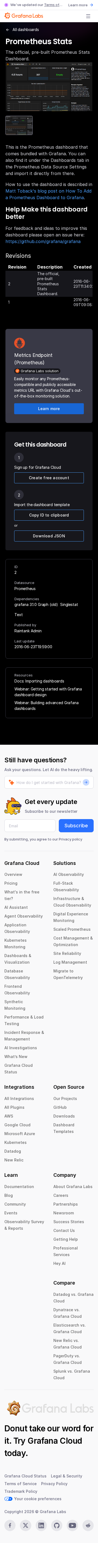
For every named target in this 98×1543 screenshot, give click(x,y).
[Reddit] (88, 1525)
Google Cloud (17, 1124)
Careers (60, 1195)
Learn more (78, 5)
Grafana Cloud (54, 1441)
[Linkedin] (41, 1525)
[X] (25, 1525)
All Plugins (14, 1107)
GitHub (60, 1107)
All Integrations (19, 1098)
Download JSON (49, 536)
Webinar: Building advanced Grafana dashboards (46, 705)
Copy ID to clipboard (49, 515)
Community (15, 1204)
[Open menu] (88, 16)
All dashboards (26, 29)
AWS (8, 1116)
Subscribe (76, 825)
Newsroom (63, 1213)
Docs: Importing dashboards (39, 681)
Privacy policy (70, 839)
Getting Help (65, 1239)
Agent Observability (23, 916)
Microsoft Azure (19, 1133)
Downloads (64, 1116)
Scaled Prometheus (72, 929)
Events (10, 1213)
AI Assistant (16, 907)
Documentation (19, 1186)
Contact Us (64, 1230)
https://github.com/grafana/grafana (43, 241)
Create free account (49, 477)
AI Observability (68, 874)
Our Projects (65, 1098)
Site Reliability (67, 953)
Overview (13, 874)
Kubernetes (15, 1142)
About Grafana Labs (73, 1186)
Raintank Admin (28, 630)
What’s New (15, 1056)
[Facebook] (10, 1525)
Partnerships (65, 1204)
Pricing (10, 883)
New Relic (13, 1160)
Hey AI (59, 1263)
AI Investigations (20, 1047)
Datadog (12, 1151)
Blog (8, 1195)
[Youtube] (72, 1525)
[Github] (56, 1525)
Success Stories (68, 1221)
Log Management (70, 962)
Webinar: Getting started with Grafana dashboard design (48, 692)
